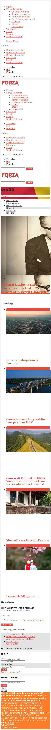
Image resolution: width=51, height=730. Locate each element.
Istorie (15, 24)
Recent (10, 208)
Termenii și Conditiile (33, 620)
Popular (10, 128)
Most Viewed (13, 203)
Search (29, 169)
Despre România (20, 12)
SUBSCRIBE (7, 625)
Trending (11, 123)
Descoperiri (17, 26)
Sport (9, 31)
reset (4, 686)
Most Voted (12, 200)
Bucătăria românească (23, 19)
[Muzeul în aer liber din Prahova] (28, 513)
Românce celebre (21, 16)
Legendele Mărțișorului (22, 596)
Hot (8, 126)
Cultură (16, 21)
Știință (9, 34)
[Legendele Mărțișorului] (28, 569)
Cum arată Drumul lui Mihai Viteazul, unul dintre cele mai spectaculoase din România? (26, 481)
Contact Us (12, 644)
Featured (11, 210)
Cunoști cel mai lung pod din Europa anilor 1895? (25, 421)
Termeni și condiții (15, 634)
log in (4, 670)
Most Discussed (14, 205)
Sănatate (11, 29)
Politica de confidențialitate (20, 636)
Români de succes (21, 14)
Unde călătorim (14, 36)
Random (10, 213)
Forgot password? (10, 672)
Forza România (14, 9)
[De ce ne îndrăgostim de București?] (28, 333)
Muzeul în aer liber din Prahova (27, 540)
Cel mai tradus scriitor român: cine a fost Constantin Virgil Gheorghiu (25, 288)
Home (9, 7)
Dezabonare (12, 641)
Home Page (12, 41)
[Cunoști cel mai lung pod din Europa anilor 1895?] (28, 392)
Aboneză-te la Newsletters (20, 639)
